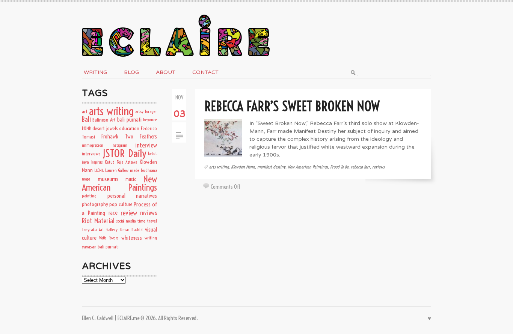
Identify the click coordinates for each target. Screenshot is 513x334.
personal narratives (132, 195)
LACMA (99, 170)
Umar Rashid (131, 229)
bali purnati (129, 119)
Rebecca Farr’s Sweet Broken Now (291, 106)
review (129, 212)
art (85, 111)
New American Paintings (308, 167)
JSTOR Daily (124, 153)
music (130, 179)
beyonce (150, 119)
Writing (95, 72)
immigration (92, 145)
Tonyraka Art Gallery (100, 229)
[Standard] (179, 125)
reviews (378, 167)
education (129, 128)
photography (95, 204)
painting (89, 196)
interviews (91, 153)
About (165, 72)
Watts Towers (108, 238)
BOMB (86, 128)
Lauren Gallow (117, 170)
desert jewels (105, 128)
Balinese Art (103, 119)
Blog (131, 72)
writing (151, 238)
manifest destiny (271, 167)
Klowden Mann (243, 167)
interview (146, 145)
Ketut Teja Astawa (121, 162)
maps (86, 179)
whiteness (131, 238)
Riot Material (98, 221)
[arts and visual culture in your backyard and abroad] (176, 12)
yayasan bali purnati (100, 247)
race (113, 212)
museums (108, 179)
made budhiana (143, 170)
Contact (205, 72)
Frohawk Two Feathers (129, 136)
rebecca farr (360, 167)
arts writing (219, 167)
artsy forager (146, 111)
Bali (86, 119)
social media (126, 221)
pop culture (120, 204)
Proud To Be (339, 167)
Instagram (119, 145)
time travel (147, 221)
